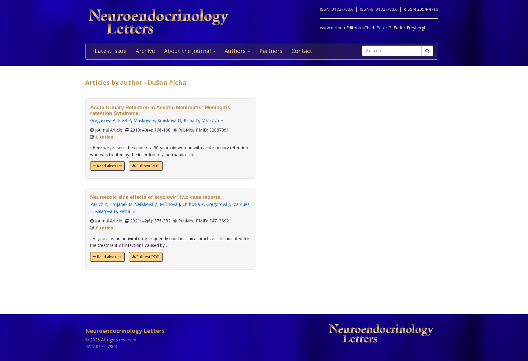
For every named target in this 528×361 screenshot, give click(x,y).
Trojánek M (121, 204)
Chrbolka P (193, 204)
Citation (104, 137)
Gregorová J (218, 204)
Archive (145, 50)
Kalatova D (106, 211)
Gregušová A (103, 120)
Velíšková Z (146, 204)
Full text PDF (147, 166)
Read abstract (109, 166)
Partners (270, 50)
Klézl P (124, 120)
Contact (302, 50)
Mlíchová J (170, 204)
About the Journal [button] (188, 50)
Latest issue (111, 50)
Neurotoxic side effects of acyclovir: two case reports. (156, 197)
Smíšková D (169, 120)
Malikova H (212, 120)
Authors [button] (236, 50)
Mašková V (144, 120)
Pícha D (191, 120)
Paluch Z (98, 204)
